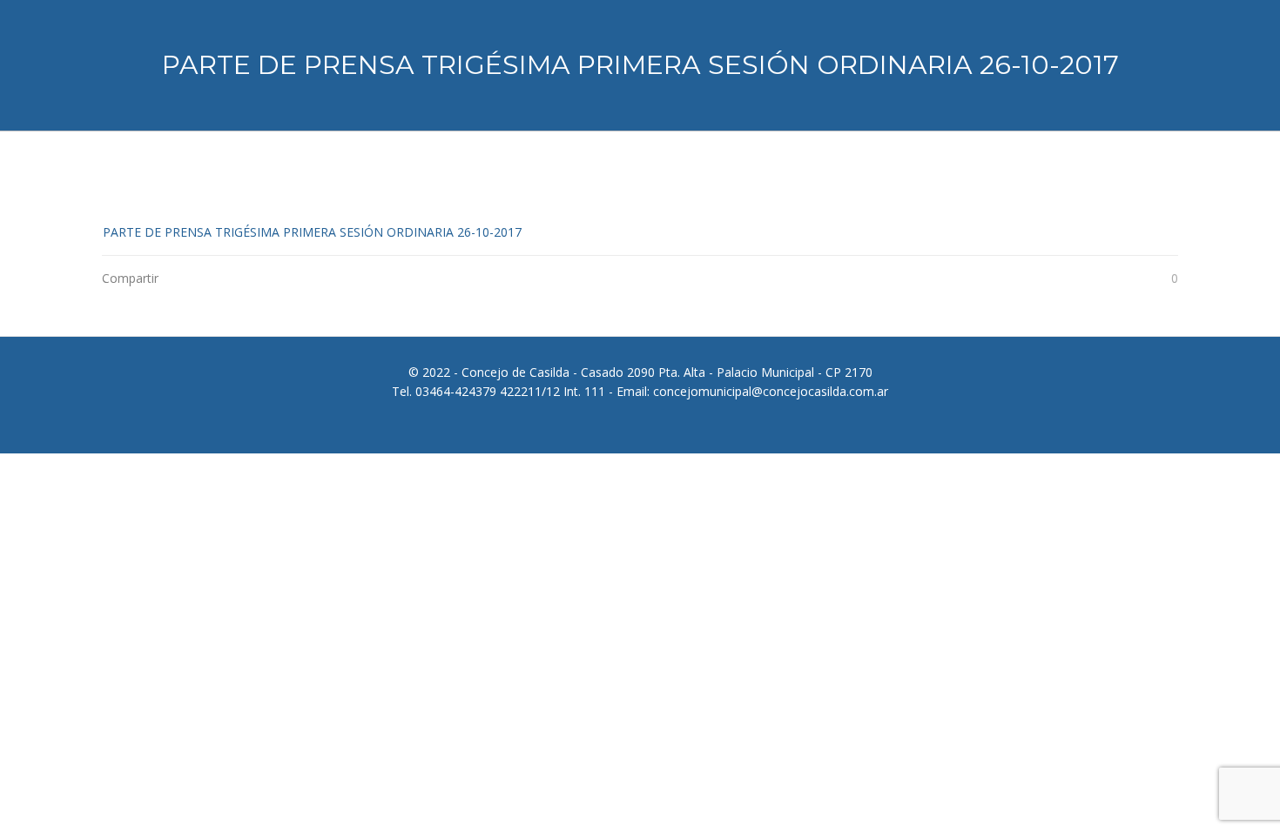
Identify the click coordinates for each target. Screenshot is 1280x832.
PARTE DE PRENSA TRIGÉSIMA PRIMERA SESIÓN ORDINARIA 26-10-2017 (312, 232)
